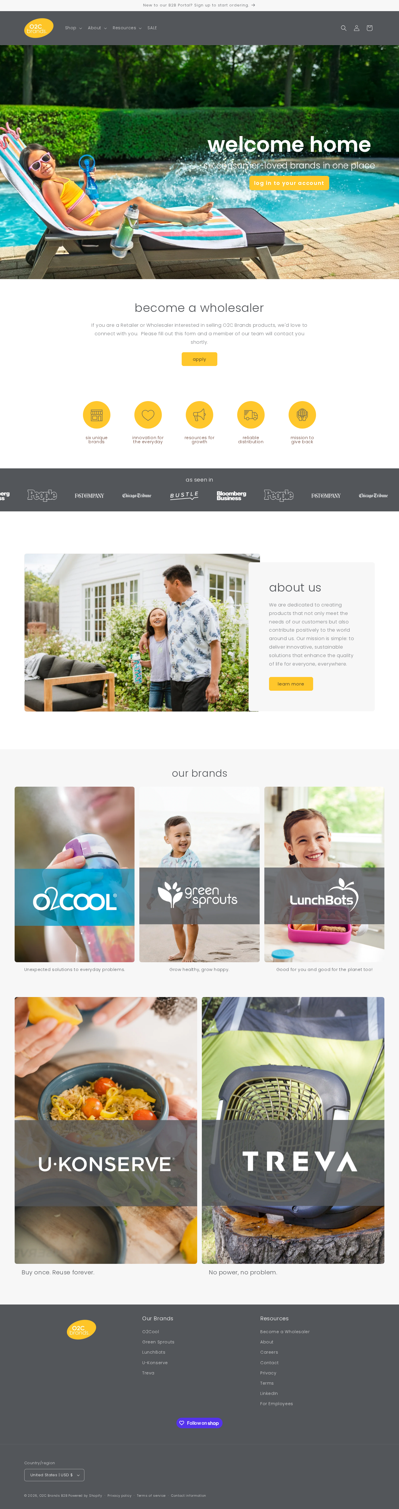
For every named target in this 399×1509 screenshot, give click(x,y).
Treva (148, 1373)
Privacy (268, 1373)
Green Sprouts (158, 1342)
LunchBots (153, 1352)
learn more (291, 683)
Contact (269, 1363)
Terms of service (151, 1495)
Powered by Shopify (85, 1495)
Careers (269, 1352)
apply (199, 359)
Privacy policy (119, 1495)
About (267, 1342)
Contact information (188, 1495)
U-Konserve (155, 1363)
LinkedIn (269, 1393)
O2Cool (150, 1332)
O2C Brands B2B (53, 1495)
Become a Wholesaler (285, 1332)
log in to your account (289, 183)
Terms (267, 1383)
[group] (75, 879)
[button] (73, 28)
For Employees (276, 1404)
